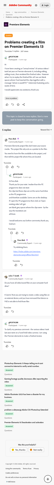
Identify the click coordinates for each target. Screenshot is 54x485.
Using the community (13, 468)
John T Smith (14, 276)
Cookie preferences (12, 473)
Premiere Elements (37, 12)
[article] (27, 153)
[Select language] (36, 5)
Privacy (36, 468)
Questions (9, 15)
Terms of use (27, 468)
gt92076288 (13, 56)
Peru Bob (12, 139)
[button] (5, 6)
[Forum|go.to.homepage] (20, 5)
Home (8, 12)
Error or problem (11, 98)
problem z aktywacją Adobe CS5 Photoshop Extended (26, 410)
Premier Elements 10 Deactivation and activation (24, 422)
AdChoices (11, 482)
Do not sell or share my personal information (21, 477)
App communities (20, 12)
